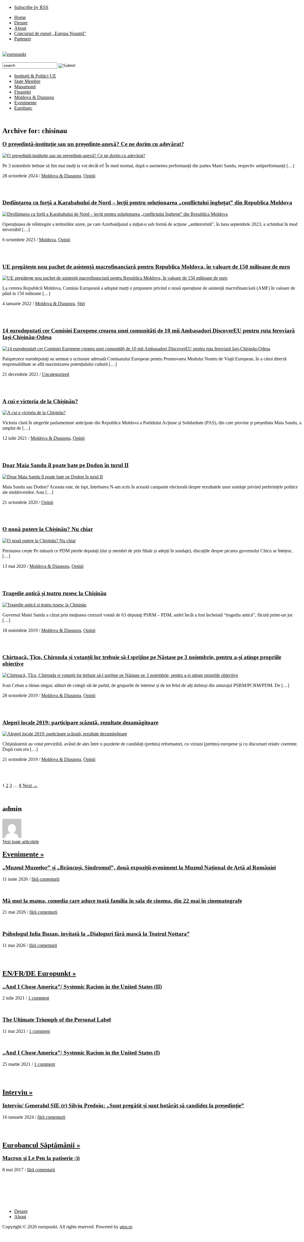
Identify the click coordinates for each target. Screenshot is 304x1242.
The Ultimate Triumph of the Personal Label (56, 1019)
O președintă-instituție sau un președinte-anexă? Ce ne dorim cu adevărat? (93, 144)
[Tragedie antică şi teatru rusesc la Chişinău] (44, 604)
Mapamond (25, 86)
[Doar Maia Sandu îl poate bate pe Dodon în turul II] (52, 476)
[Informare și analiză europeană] (14, 54)
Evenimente (25, 102)
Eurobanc (23, 108)
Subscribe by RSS (31, 7)
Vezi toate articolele (20, 841)
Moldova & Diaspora (34, 97)
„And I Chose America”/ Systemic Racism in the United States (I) (81, 1052)
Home (20, 17)
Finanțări (22, 91)
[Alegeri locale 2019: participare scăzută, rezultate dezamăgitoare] (64, 733)
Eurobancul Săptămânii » (41, 1145)
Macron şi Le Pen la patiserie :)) (41, 1158)
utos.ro (126, 1226)
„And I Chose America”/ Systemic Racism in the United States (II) (82, 986)
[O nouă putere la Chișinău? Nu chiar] (39, 540)
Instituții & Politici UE (35, 75)
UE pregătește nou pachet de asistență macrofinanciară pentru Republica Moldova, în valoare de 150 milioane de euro (146, 267)
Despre (21, 22)
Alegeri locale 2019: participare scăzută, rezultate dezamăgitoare (80, 722)
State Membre (27, 81)
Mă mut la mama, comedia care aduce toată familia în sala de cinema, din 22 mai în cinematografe (122, 901)
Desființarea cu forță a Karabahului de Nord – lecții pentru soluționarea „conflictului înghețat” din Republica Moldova (147, 202)
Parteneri (22, 38)
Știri (81, 303)
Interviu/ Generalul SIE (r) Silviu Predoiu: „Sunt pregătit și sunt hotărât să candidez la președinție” (123, 1105)
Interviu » (17, 1092)
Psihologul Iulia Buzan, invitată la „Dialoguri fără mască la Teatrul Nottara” (96, 934)
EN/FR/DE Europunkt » (39, 973)
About (20, 28)
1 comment (38, 997)
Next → (30, 785)
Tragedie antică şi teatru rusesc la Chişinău (54, 593)
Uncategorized (55, 374)
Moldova (47, 239)
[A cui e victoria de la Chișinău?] (34, 412)
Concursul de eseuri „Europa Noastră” (50, 33)
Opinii (89, 175)
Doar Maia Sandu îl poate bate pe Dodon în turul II (65, 465)
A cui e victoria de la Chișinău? (40, 401)
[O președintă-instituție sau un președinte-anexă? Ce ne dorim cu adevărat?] (73, 155)
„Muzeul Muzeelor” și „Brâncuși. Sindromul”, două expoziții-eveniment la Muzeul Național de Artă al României (139, 867)
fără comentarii (45, 879)
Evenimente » (23, 854)
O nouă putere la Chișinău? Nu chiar (47, 529)
